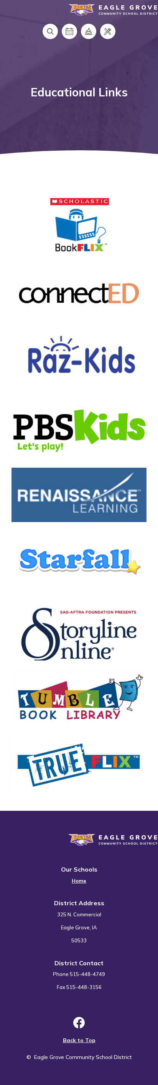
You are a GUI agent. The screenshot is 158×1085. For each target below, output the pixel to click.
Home (79, 881)
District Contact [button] (79, 963)
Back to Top (79, 1040)
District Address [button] (79, 903)
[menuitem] (79, 876)
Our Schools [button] (79, 869)
